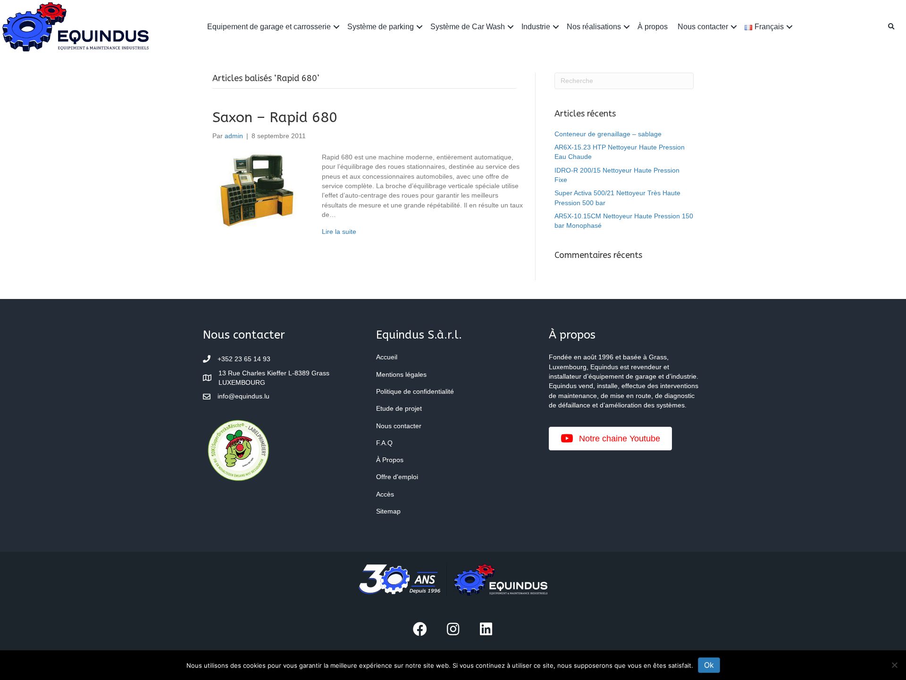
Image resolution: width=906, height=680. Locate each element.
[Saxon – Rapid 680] (257, 189)
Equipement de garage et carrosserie (269, 27)
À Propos (389, 460)
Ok (709, 665)
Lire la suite (339, 231)
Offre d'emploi (397, 477)
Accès (385, 494)
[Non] (894, 665)
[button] (336, 27)
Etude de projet (399, 408)
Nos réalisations (594, 27)
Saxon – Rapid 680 (274, 117)
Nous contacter (703, 27)
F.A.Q (384, 443)
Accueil (386, 357)
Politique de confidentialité (415, 391)
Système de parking (380, 27)
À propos (653, 27)
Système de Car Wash (467, 27)
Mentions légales (401, 374)
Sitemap (388, 511)
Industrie (535, 27)
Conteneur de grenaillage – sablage (608, 134)
